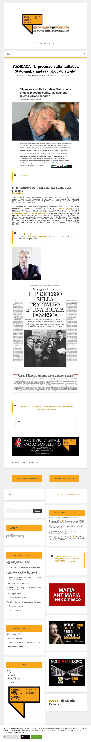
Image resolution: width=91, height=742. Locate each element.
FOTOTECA (10, 675)
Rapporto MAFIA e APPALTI (18, 598)
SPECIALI (10, 680)
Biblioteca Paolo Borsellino (18, 583)
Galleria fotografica (14, 606)
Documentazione (50, 75)
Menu (8, 54)
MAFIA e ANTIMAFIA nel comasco (64, 517)
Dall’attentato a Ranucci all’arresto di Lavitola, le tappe (66, 527)
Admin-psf (37, 75)
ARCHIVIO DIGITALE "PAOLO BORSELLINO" (18, 563)
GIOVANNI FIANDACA (38, 237)
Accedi (9, 494)
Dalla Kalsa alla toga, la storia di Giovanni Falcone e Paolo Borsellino (23, 573)
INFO (8, 672)
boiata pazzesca (66, 208)
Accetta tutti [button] (36, 737)
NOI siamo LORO (13, 634)
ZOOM (8, 674)
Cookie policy (19, 732)
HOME (9, 670)
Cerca (8, 508)
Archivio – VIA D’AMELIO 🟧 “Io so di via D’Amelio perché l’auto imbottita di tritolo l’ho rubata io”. (66, 538)
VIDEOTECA (11, 677)
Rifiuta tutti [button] (25, 737)
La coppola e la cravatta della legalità (24, 642)
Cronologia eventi (14, 593)
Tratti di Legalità (14, 638)
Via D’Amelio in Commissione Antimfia (23, 602)
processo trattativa (31, 462)
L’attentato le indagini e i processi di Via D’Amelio (23, 588)
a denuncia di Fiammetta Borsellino (23, 568)
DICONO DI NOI (13, 679)
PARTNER (10, 682)
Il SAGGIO (25, 234)
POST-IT (54, 701)
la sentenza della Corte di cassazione (30, 213)
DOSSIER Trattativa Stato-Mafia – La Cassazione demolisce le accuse (47, 408)
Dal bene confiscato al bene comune (65, 494)
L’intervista (23, 175)
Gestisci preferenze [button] (11, 737)
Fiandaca (17, 462)
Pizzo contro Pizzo (14, 647)
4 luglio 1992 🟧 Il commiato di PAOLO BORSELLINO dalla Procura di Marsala (66, 522)
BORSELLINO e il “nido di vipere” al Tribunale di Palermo (65, 532)
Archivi (9, 534)
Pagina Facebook (13, 610)
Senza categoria (65, 75)
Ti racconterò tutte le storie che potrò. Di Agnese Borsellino (24, 578)
